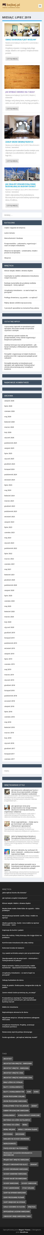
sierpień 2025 (9, 448)
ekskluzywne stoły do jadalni (16, 1106)
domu (36, 1092)
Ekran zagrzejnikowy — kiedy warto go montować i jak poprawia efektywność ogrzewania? (24, 824)
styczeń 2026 (9, 438)
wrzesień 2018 (9, 701)
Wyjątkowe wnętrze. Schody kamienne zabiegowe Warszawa (20, 1019)
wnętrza (31, 1207)
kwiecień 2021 (9, 575)
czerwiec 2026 (9, 411)
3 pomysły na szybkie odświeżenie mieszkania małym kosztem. (21, 277)
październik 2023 (10, 511)
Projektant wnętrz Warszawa (16, 1160)
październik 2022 (10, 548)
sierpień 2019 (9, 654)
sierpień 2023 (9, 522)
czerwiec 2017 (9, 759)
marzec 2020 (9, 617)
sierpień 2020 (9, 590)
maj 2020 (7, 606)
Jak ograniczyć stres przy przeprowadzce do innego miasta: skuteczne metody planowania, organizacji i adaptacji (20, 809)
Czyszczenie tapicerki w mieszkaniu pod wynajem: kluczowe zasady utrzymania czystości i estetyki (19, 328)
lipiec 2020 (8, 596)
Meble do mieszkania (10, 1007)
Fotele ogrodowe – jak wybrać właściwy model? (19, 1037)
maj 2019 (7, 669)
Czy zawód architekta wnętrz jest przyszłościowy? (21, 953)
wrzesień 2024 (9, 480)
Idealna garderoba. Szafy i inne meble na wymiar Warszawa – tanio (20, 924)
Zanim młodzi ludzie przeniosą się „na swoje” (19, 993)
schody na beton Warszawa (15, 1179)
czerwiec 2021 (9, 564)
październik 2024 (10, 474)
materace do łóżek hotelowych (17, 1120)
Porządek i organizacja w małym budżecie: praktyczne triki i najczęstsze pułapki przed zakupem (20, 356)
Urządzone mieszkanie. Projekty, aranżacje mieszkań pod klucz (18, 1026)
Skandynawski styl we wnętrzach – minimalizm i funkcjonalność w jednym (20, 959)
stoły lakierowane (11, 1188)
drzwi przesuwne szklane (14, 1096)
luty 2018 (7, 738)
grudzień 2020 (9, 580)
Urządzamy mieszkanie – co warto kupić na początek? (20, 291)
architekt (8, 1059)
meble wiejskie (9, 1129)
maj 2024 (7, 490)
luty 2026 (7, 432)
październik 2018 (10, 696)
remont (34, 1164)
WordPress (24, 1232)
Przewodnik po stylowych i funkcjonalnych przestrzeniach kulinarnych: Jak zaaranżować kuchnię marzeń (19, 1000)
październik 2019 (10, 643)
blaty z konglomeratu (13, 1087)
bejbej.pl (17, 43)
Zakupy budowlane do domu (13, 980)
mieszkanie (20, 1134)
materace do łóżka (11, 1125)
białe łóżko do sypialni (13, 1082)
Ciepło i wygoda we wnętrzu (14, 228)
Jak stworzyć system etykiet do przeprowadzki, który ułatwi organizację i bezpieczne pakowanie (20, 337)
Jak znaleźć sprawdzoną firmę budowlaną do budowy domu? (20, 185)
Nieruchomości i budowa (13, 238)
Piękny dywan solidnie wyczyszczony (18, 303)
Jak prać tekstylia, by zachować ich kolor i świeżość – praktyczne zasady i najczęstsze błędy (25, 852)
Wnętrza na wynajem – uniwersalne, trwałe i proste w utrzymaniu (20, 252)
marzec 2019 (9, 675)
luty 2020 (7, 622)
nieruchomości (10, 1143)
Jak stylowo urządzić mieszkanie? (14, 898)
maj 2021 (7, 569)
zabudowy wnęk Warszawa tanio (17, 1216)
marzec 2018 (9, 733)
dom (29, 1092)
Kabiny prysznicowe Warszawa (16, 1111)
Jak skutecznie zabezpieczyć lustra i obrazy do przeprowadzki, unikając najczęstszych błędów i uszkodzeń (24, 792)
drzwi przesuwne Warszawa (15, 1101)
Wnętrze (32, 95)
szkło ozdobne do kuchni (14, 1207)
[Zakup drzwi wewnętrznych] (22, 127)
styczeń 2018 (9, 743)
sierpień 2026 (9, 401)
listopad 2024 (9, 469)
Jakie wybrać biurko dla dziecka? (14, 893)
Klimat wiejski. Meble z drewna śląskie (18, 271)
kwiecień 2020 (9, 611)
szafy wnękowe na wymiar (14, 1202)
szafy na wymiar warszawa (15, 1193)
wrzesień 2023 (9, 517)
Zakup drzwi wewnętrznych (19, 142)
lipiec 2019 (8, 659)
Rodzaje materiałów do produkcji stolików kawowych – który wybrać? (20, 284)
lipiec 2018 (8, 712)
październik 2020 (10, 585)
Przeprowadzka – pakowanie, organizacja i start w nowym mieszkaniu (20, 244)
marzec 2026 (9, 427)
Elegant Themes (24, 1230)
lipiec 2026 (8, 406)
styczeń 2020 (9, 627)
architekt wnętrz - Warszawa (16, 1068)
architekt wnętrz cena (13, 1073)
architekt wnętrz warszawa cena (18, 1078)
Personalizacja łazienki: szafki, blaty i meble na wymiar (20, 917)
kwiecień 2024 (9, 496)
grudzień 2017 (9, 748)
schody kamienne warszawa (15, 1174)
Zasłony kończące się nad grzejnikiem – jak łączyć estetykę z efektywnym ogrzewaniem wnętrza (20, 347)
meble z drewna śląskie (27, 1129)
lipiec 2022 (8, 554)
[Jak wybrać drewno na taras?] (22, 77)
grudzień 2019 (9, 633)
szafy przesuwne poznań (14, 1197)
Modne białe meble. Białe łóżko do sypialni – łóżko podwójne (21, 909)
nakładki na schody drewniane (16, 1139)
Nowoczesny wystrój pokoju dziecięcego (17, 1032)
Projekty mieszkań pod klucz (15, 1164)
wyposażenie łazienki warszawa (17, 1211)
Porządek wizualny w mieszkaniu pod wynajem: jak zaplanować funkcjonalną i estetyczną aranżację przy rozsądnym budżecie (19, 366)
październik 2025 (10, 443)
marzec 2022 (9, 559)
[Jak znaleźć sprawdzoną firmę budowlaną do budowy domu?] (22, 174)
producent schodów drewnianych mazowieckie (18, 1154)
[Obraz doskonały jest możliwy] (22, 29)
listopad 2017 (9, 754)
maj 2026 (7, 417)
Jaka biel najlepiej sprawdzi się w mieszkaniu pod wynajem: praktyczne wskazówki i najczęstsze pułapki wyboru (22, 867)
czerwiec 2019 (9, 664)
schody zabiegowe (29, 1183)
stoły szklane (28, 1188)
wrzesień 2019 (9, 648)
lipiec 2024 (8, 485)
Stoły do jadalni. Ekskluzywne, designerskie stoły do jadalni (21, 986)
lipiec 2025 (8, 453)
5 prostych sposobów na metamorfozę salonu (21, 308)
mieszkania (8, 1134)
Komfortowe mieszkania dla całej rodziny (17, 943)
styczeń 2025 (9, 459)
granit (34, 1106)
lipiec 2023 (8, 527)
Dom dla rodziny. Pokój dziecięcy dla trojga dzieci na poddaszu (22, 936)
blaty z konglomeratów (14, 1092)
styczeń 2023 (9, 543)
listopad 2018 (9, 690)
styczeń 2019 (9, 680)
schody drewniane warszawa (16, 1169)
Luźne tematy (34, 43)
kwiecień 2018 (9, 727)
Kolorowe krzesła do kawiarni (13, 948)
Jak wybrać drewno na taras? (20, 92)
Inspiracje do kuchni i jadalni (12, 930)
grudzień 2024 (9, 464)
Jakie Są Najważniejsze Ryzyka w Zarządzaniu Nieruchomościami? (23, 837)
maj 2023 (7, 538)
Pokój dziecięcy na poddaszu (15, 1148)
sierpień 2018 (9, 706)
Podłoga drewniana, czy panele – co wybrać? (20, 297)
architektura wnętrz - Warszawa (18, 1063)
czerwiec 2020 (9, 601)
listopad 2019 (9, 638)
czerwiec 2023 (9, 532)
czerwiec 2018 (9, 717)
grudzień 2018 (9, 685)
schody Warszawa (11, 1183)
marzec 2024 (9, 501)
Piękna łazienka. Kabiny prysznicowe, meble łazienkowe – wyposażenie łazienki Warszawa (19, 967)
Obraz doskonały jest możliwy (20, 39)
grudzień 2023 (9, 506)
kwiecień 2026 (9, 422)
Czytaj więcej (12, 59)
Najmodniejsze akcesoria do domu (15, 1012)
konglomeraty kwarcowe (29, 1115)
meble (25, 1125)
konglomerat (9, 1115)
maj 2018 (7, 722)
